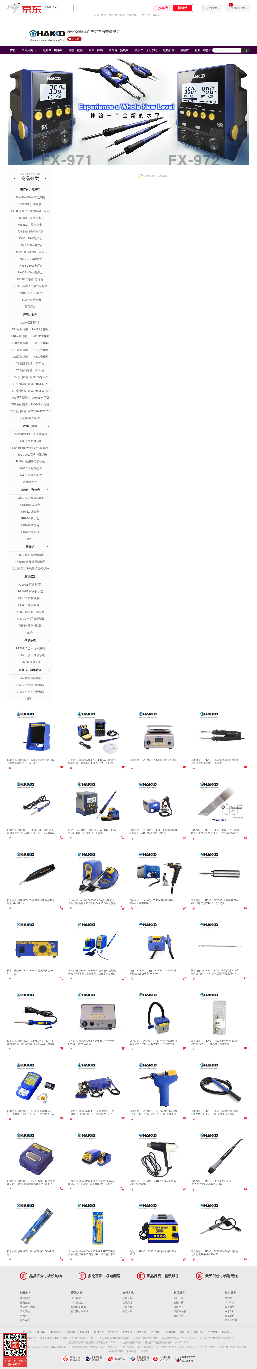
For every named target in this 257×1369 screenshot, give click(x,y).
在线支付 (127, 1302)
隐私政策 (198, 1332)
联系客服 (25, 1320)
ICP (93, 1338)
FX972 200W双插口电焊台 (30, 252)
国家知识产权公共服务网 (184, 1359)
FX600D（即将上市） (30, 217)
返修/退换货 (180, 1311)
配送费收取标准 (79, 1311)
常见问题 (25, 1311)
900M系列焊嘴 (30, 322)
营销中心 (99, 1332)
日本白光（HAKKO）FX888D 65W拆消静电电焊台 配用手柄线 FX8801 (214, 1253)
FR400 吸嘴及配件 (30, 475)
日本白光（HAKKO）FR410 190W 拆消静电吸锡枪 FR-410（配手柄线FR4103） (153, 832)
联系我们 (42, 1332)
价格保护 (178, 1302)
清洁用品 (120, 14)
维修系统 (30, 640)
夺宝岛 (228, 1298)
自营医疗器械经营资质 (145, 1338)
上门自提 (76, 1298)
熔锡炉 (184, 50)
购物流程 (25, 1298)
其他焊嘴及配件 (30, 418)
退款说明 (178, 1307)
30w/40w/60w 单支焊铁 (30, 197)
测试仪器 (30, 576)
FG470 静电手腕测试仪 (30, 618)
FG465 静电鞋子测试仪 (30, 611)
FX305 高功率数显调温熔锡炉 (30, 568)
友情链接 (127, 1332)
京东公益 (213, 1332)
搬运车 (156, 14)
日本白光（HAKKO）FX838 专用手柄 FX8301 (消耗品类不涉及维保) (211, 1183)
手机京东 (113, 1332)
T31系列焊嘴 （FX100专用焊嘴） (30, 350)
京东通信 (230, 1315)
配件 (30, 538)
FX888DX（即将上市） (30, 224)
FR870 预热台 (30, 525)
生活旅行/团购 (27, 1307)
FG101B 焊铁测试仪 (30, 591)
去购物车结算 (238, 8)
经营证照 (112, 1347)
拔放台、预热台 (118, 50)
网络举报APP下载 (162, 1359)
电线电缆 (132, 14)
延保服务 (230, 1307)
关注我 (75, 38)
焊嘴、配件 (76, 50)
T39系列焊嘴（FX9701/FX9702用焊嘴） (30, 384)
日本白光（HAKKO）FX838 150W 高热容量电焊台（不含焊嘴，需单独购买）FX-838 (92, 1183)
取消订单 (178, 1315)
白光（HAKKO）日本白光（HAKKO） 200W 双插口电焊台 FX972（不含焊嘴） (92, 832)
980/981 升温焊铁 (30, 204)
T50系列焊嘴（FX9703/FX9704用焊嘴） (30, 391)
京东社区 (156, 1332)
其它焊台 (30, 306)
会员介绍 (25, 1302)
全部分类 (27, 50)
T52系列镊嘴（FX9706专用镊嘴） (30, 405)
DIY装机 (229, 1302)
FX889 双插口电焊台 (30, 279)
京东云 (144, 1351)
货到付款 (127, 1298)
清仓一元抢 (107, 14)
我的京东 (212, 8)
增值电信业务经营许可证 (233, 1347)
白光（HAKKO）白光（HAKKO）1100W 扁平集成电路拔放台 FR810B (153, 972)
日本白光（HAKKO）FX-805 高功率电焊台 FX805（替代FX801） (91, 1042)
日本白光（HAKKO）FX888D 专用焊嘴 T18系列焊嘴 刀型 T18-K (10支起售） (214, 902)
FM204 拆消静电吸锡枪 (30, 461)
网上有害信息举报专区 (140, 1359)
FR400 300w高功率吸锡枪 (30, 454)
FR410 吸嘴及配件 (30, 468)
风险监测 (170, 1332)
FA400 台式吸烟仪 (30, 678)
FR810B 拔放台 (30, 504)
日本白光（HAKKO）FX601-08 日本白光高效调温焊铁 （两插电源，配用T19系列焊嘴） (31, 1042)
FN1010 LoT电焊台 (30, 293)
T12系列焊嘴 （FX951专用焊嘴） (30, 330)
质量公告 (184, 1332)
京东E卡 (229, 1311)
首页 (13, 50)
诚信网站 (117, 1359)
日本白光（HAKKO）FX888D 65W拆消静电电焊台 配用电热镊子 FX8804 (214, 761)
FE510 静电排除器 (30, 625)
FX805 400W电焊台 (30, 272)
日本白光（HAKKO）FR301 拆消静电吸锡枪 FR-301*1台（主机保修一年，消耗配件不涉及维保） (153, 1114)
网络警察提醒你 (95, 1359)
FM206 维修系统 (30, 662)
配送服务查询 (78, 1307)
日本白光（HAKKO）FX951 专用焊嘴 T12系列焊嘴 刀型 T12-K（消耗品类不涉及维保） (214, 972)
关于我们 (27, 1332)
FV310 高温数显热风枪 (30, 498)
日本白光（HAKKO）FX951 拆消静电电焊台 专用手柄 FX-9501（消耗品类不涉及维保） (214, 1112)
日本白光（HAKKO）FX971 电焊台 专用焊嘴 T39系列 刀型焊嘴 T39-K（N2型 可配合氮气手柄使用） (215, 833)
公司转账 (127, 1311)
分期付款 (127, 1307)
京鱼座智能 (231, 1320)
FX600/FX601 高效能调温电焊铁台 (30, 211)
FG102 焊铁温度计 (30, 598)
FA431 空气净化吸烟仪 (30, 691)
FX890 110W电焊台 (30, 258)
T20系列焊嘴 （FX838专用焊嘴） (30, 343)
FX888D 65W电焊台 (30, 231)
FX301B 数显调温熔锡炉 (30, 561)
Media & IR (228, 1332)
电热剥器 (168, 50)
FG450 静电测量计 (30, 605)
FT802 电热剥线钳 (30, 299)
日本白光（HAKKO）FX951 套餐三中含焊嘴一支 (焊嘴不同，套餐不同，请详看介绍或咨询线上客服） (92, 973)
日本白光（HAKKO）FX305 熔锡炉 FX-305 (153, 760)
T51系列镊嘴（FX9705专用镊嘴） (30, 398)
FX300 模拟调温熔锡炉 (30, 555)
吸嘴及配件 (30, 481)
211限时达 (77, 1302)
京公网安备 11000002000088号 (40, 1338)
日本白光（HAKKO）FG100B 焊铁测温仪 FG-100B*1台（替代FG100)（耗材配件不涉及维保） (30, 1114)
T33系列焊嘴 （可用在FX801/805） (30, 364)
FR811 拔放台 (30, 511)
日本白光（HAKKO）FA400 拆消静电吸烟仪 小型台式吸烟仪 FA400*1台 (30, 761)
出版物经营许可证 (130, 1342)
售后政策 (178, 1298)
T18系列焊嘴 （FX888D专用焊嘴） (30, 337)
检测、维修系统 (204, 50)
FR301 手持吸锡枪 (30, 441)
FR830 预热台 (30, 518)
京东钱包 (131, 1351)
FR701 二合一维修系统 (30, 648)
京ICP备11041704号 (74, 1338)
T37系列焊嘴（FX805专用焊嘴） (30, 378)
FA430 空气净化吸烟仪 (30, 685)
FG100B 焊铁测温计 (30, 584)
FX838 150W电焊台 (30, 265)
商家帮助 (84, 1332)
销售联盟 (141, 1332)
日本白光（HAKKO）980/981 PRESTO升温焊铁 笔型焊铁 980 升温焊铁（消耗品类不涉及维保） (91, 1254)
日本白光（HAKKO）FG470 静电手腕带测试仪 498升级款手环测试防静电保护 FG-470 (31, 1183)
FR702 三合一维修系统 (30, 655)
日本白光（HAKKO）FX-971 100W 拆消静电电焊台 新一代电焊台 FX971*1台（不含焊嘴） (92, 763)
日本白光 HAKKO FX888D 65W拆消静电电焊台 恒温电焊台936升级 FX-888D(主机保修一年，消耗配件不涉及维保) (92, 903)
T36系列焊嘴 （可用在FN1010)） (30, 371)
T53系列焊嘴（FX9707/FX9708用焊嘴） (30, 412)
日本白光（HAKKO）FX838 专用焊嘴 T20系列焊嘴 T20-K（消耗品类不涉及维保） (214, 1042)
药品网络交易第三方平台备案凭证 (180, 1338)
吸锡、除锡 (96, 50)
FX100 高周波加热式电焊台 (30, 286)
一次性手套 (145, 14)
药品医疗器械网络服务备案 (114, 1338)
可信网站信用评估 (72, 1359)
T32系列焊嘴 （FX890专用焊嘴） (30, 357)
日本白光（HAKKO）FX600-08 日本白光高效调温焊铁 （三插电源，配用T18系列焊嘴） (31, 832)
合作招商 (70, 1332)
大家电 (23, 1315)
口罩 (96, 14)
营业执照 (209, 1347)
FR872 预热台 (30, 532)
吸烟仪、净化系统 (146, 50)
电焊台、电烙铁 (53, 50)
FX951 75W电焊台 (30, 238)
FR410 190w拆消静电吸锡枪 (30, 447)
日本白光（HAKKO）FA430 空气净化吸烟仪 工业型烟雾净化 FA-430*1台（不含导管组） (153, 1042)
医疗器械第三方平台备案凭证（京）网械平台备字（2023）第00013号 (161, 1347)
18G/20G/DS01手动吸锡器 (30, 434)
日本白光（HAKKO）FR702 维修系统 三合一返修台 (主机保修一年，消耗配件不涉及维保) (91, 1114)
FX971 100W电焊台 (30, 245)
